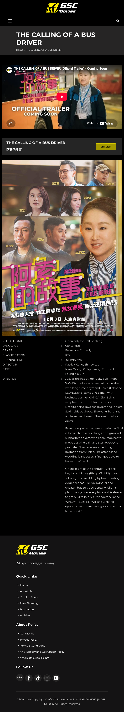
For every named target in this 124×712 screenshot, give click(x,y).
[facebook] (29, 678)
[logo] (62, 4)
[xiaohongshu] (20, 677)
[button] (117, 21)
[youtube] (56, 678)
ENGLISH (106, 146)
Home (19, 49)
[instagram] (47, 678)
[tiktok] (38, 678)
